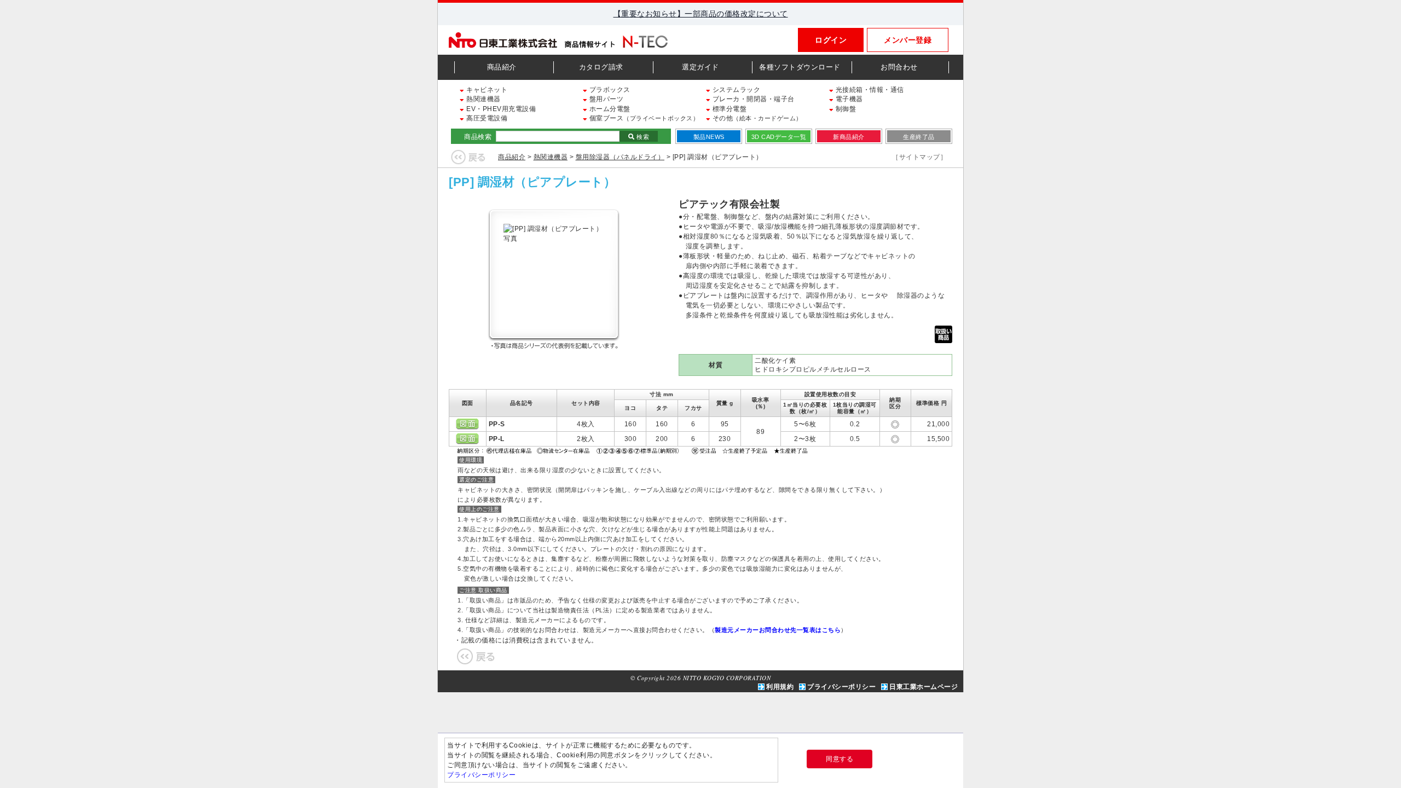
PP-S (497, 424)
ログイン (831, 40)
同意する (839, 759)
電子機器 (848, 99)
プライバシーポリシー (841, 687)
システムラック (735, 90)
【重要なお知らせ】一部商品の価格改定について (700, 13)
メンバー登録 (907, 40)
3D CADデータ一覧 (779, 137)
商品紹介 (502, 67)
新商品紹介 (849, 137)
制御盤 (844, 109)
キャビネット (486, 90)
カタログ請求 (601, 67)
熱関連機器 (483, 99)
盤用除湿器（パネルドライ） (620, 157)
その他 (756, 118)
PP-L (497, 439)
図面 (467, 424)
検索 (642, 137)
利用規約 (780, 687)
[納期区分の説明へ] (633, 450)
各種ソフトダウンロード (800, 67)
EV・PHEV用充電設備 (500, 109)
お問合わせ (899, 67)
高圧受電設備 (486, 118)
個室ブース (643, 118)
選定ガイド (700, 67)
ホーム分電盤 (608, 109)
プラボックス (608, 90)
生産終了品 (919, 137)
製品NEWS (709, 137)
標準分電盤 (728, 109)
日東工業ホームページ (923, 687)
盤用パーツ (605, 99)
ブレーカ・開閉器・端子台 (752, 99)
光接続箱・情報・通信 (868, 90)
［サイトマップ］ (919, 157)
